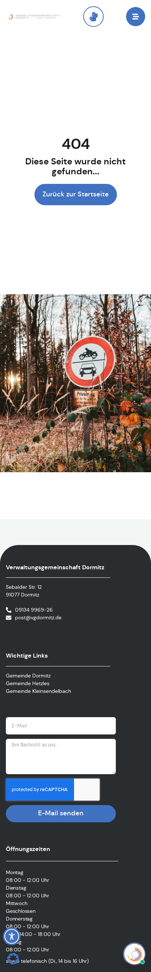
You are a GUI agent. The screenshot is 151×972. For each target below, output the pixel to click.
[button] (13, 959)
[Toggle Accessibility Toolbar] (12, 936)
